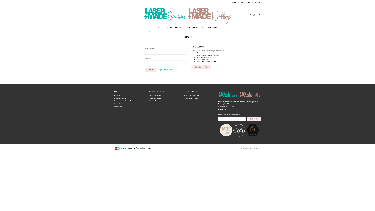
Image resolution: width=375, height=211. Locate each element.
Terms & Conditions (121, 104)
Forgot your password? (165, 70)
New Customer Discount (122, 101)
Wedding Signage (155, 98)
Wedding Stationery (155, 95)
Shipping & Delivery (120, 98)
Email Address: (149, 48)
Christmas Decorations (191, 95)
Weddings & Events (174, 27)
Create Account (237, 2)
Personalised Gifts (195, 27)
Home (160, 27)
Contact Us (249, 2)
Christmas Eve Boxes (191, 98)
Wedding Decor (154, 101)
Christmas (212, 27)
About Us (117, 95)
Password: (148, 59)
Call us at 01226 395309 (226, 107)
